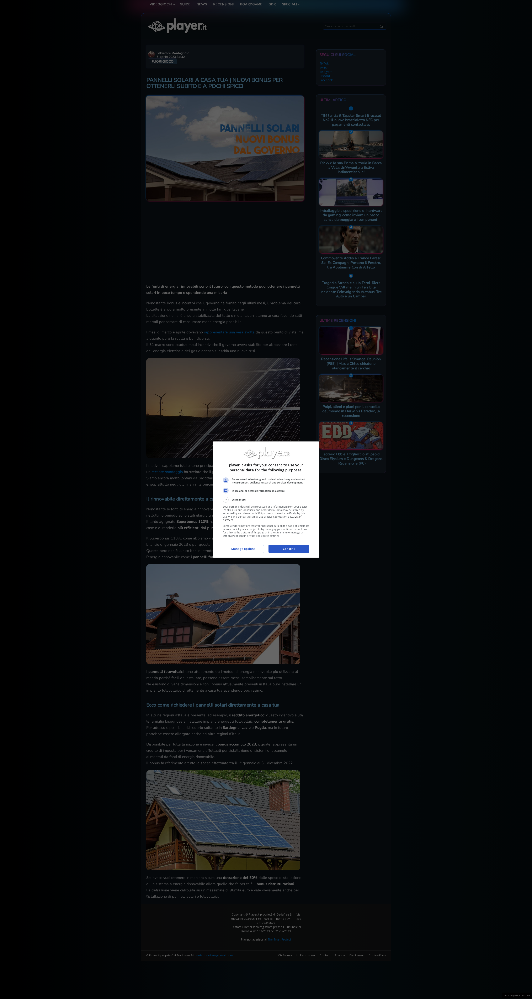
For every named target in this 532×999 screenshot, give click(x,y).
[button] (266, 500)
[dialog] (266, 499)
